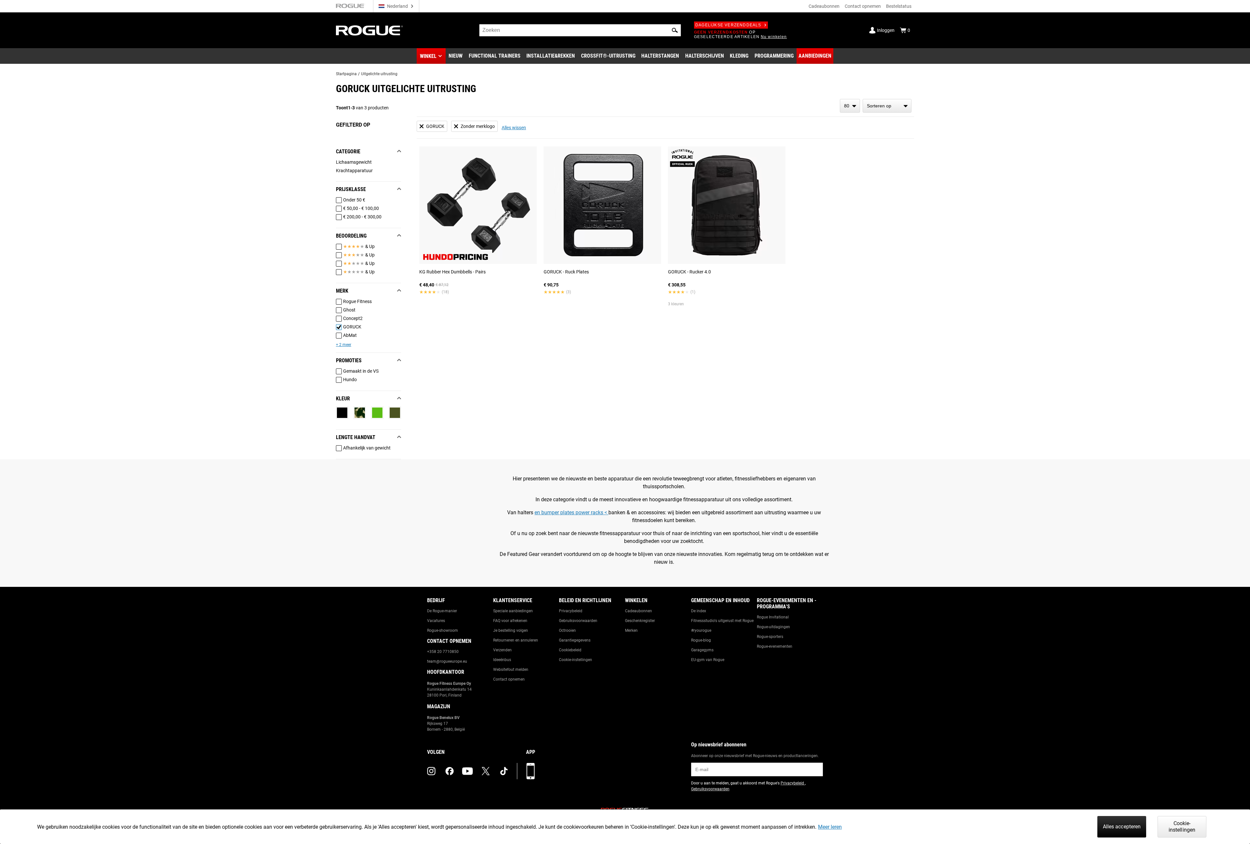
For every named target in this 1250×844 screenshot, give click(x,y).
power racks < (592, 512)
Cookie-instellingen (575, 659)
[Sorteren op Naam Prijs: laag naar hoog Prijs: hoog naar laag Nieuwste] (887, 106)
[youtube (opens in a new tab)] (467, 771)
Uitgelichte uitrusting (379, 74)
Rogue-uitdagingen (773, 627)
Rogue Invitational (773, 617)
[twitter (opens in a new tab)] (486, 771)
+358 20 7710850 (443, 651)
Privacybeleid (570, 611)
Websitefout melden (510, 669)
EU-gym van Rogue (707, 659)
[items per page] (850, 106)
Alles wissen (514, 127)
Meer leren (830, 827)
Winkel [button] (428, 56)
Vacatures (436, 620)
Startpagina (346, 74)
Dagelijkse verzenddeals (728, 25)
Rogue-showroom (442, 630)
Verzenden (502, 650)
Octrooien (567, 630)
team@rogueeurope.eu (447, 661)
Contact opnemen (863, 6)
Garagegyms (702, 650)
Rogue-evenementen (774, 646)
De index (698, 611)
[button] (675, 30)
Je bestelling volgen (510, 630)
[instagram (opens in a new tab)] (431, 771)
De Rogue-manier (442, 611)
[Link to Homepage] (369, 30)
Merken (631, 630)
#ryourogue (701, 630)
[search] (580, 30)
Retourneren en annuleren (515, 640)
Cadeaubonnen (824, 6)
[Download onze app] (530, 771)
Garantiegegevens (574, 640)
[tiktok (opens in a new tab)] (504, 771)
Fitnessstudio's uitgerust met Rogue (722, 620)
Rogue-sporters (770, 636)
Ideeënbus (502, 659)
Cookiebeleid (570, 650)
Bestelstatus (898, 6)
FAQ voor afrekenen (510, 620)
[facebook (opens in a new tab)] (449, 771)
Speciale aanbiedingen (513, 611)
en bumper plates (555, 512)
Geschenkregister (640, 620)
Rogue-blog (701, 640)
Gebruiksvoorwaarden (578, 620)
